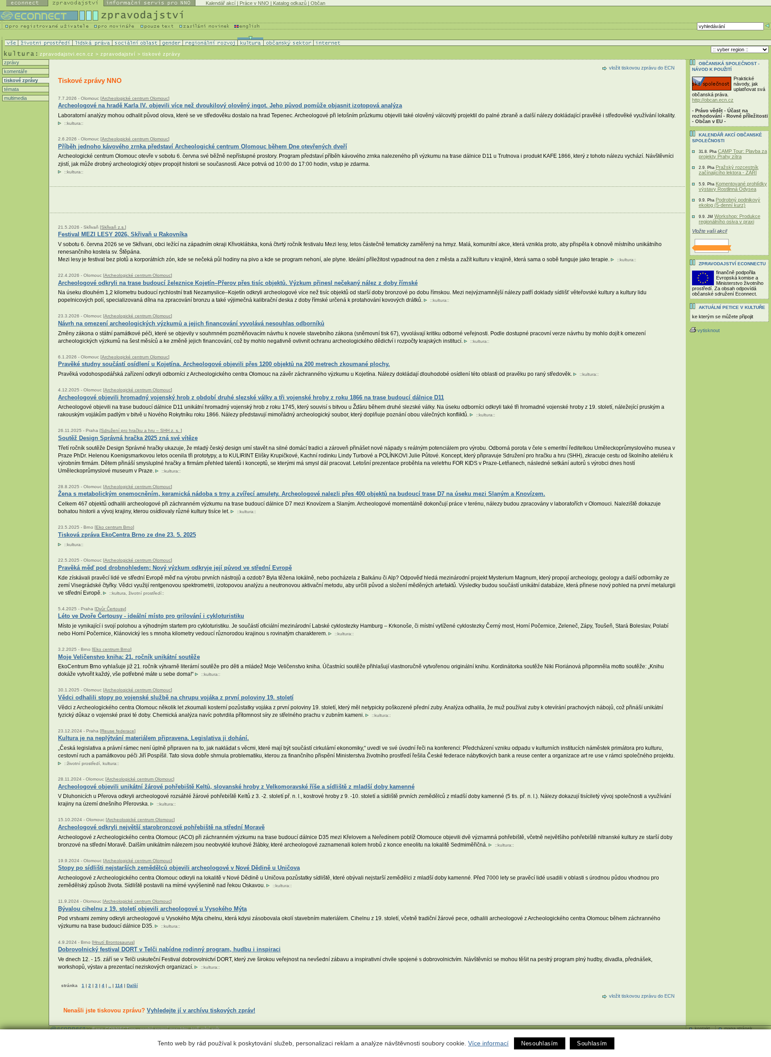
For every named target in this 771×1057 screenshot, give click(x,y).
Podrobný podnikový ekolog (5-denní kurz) (729, 202)
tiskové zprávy (20, 80)
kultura (74, 123)
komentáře (15, 71)
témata (11, 89)
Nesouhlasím (539, 1043)
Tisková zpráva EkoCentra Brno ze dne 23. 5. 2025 (127, 534)
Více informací (488, 1043)
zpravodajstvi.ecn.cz (67, 54)
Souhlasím (592, 1043)
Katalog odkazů (290, 3)
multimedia (15, 98)
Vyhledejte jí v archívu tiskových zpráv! (201, 1010)
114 (119, 985)
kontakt (702, 1028)
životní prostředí (145, 593)
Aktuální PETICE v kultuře (732, 307)
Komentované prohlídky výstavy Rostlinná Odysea (733, 186)
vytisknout (708, 330)
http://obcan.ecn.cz (713, 100)
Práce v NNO (254, 3)
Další (132, 985)
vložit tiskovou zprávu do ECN (642, 67)
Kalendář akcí (221, 3)
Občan (318, 3)
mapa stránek (738, 1028)
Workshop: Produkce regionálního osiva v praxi (729, 219)
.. (109, 985)
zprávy (11, 62)
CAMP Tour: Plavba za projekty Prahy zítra (733, 153)
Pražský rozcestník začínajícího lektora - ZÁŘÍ (729, 170)
